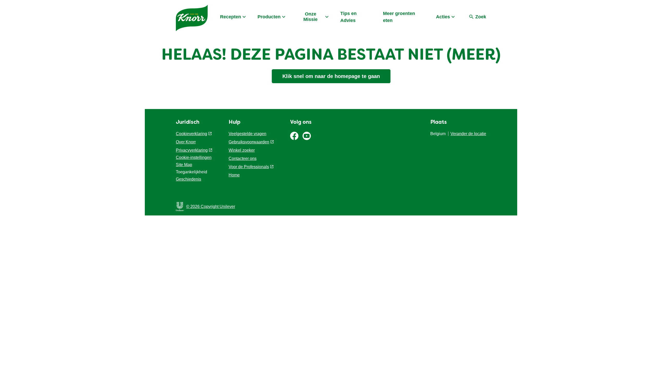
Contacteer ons (243, 158)
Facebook (294, 136)
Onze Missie (310, 16)
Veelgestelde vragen (247, 133)
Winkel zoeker (242, 150)
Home (234, 175)
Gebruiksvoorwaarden (249, 142)
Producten (269, 16)
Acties (443, 16)
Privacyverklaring (192, 150)
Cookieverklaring (191, 133)
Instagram (307, 136)
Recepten (230, 16)
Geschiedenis (188, 179)
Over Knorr (186, 142)
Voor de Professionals (249, 167)
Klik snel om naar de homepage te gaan (331, 76)
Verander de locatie (468, 133)
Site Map (184, 164)
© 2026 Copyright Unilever (210, 206)
